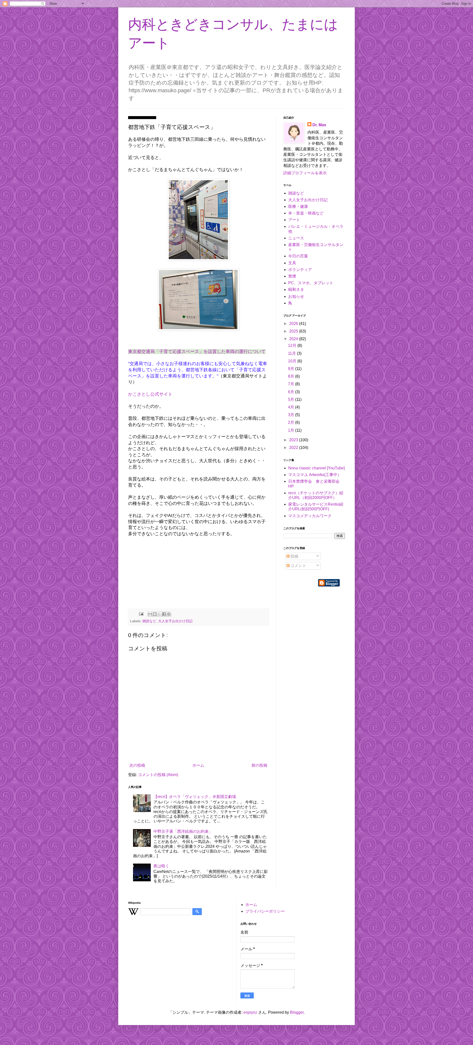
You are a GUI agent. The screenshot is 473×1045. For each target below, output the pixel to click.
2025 (294, 331)
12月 (292, 345)
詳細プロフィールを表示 (305, 173)
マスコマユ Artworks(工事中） (314, 475)
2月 (291, 422)
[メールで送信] (150, 614)
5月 (291, 399)
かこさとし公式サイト (150, 394)
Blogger (297, 1012)
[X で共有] (159, 614)
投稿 (293, 556)
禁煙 (292, 276)
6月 (291, 392)
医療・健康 (298, 206)
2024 (294, 339)
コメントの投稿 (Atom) (158, 775)
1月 (291, 430)
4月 (291, 407)
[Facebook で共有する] (164, 614)
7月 (291, 384)
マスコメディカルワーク (310, 516)
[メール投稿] (140, 614)
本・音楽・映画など (306, 213)
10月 (292, 361)
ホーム (198, 765)
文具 (292, 263)
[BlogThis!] (154, 614)
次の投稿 (137, 765)
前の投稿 (259, 765)
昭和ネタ (296, 289)
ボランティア (300, 269)
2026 (294, 323)
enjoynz (250, 1012)
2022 (294, 447)
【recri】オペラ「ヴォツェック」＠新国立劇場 (194, 797)
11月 (292, 353)
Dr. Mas (319, 125)
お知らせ (296, 296)
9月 (291, 369)
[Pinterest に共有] (168, 614)
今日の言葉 (298, 256)
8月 (291, 376)
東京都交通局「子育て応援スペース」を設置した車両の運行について (197, 351)
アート (294, 220)
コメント (297, 566)
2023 (294, 440)
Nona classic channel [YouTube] (316, 468)
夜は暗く (161, 866)
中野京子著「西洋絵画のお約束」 (183, 831)
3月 (291, 415)
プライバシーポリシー (265, 911)
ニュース (296, 238)
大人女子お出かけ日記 (175, 621)
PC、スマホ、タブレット (310, 283)
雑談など (149, 621)
